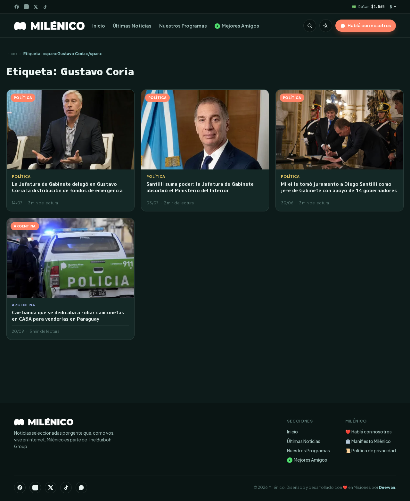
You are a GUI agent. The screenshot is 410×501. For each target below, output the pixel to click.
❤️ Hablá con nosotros (368, 431)
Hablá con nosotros (369, 25)
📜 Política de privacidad (370, 450)
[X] (50, 487)
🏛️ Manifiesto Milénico (368, 441)
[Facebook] (16, 6)
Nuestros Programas (183, 26)
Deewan (387, 487)
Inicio (98, 26)
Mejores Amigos (237, 26)
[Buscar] (309, 25)
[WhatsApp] (81, 487)
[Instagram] (26, 6)
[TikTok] (45, 6)
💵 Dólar (368, 6)
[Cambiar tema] (325, 25)
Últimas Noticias (132, 26)
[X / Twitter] (35, 6)
